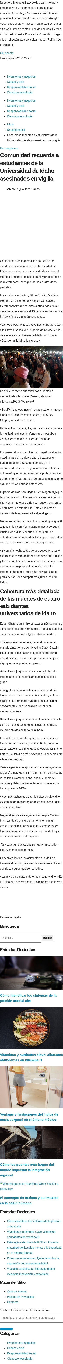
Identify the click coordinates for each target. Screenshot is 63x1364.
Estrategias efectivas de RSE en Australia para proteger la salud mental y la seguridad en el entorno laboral (34, 1247)
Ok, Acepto (6, 52)
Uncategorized (9, 148)
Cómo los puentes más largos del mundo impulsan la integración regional (27, 1170)
